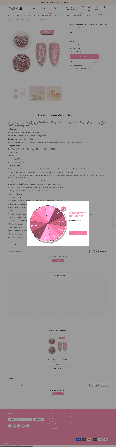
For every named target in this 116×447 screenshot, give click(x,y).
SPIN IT (78, 233)
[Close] (86, 203)
